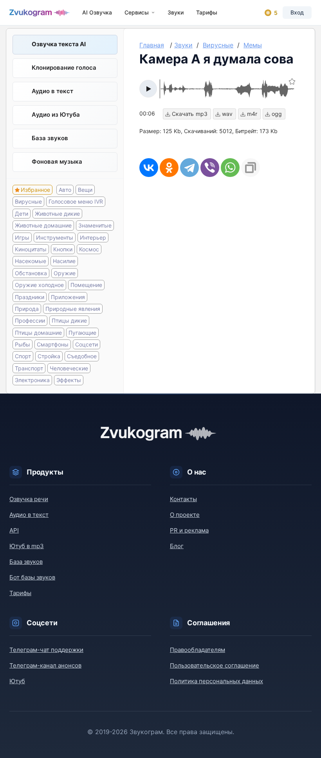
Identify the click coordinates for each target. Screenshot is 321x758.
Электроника (32, 380)
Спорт (23, 356)
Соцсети (86, 344)
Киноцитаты (31, 249)
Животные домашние (43, 225)
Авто (65, 189)
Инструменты (54, 237)
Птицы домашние (38, 332)
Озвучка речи (28, 499)
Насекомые (30, 261)
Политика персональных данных (216, 681)
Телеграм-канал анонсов (45, 665)
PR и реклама (189, 530)
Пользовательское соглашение (214, 665)
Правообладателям (197, 649)
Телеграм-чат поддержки (46, 649)
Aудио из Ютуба (56, 114)
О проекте (185, 514)
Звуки (176, 12)
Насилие (64, 261)
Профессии (30, 320)
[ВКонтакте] (148, 167)
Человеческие (69, 368)
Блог (177, 546)
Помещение (86, 285)
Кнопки (62, 249)
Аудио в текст (52, 91)
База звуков (50, 138)
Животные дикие (57, 213)
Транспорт (29, 368)
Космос (89, 249)
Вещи (85, 189)
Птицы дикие (69, 320)
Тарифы (206, 12)
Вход (297, 12)
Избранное (35, 189)
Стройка (49, 356)
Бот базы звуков (32, 577)
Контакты (183, 499)
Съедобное (82, 356)
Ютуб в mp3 (26, 546)
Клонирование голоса (64, 67)
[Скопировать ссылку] (250, 167)
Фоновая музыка (57, 161)
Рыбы (22, 344)
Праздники (29, 297)
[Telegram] (189, 167)
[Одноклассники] (169, 167)
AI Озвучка (97, 12)
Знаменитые (95, 225)
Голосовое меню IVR (76, 201)
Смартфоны (53, 344)
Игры (22, 237)
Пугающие (82, 332)
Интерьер (93, 237)
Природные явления (72, 308)
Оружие (65, 273)
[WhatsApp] (230, 167)
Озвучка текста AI (59, 44)
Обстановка (31, 273)
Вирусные (28, 201)
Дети (21, 213)
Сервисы (136, 12)
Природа (27, 308)
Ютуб (17, 681)
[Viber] (209, 167)
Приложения (68, 297)
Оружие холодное (39, 285)
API (14, 530)
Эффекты (68, 380)
